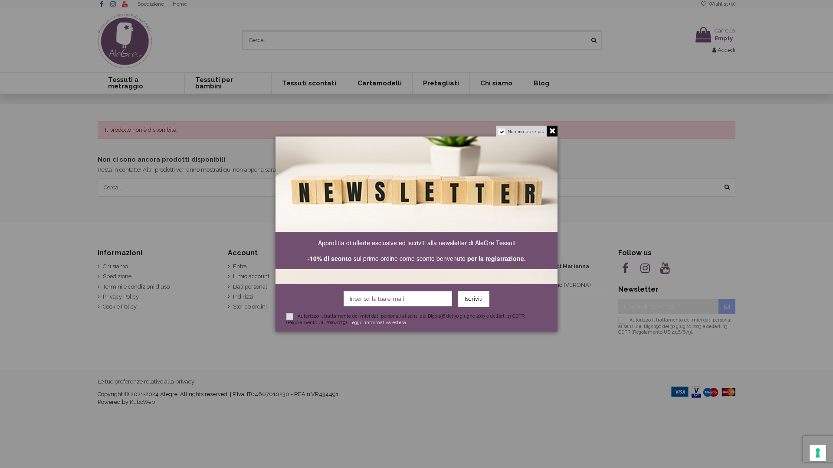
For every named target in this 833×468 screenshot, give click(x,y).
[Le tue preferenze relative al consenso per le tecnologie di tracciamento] (818, 453)
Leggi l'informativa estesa (377, 322)
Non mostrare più (526, 131)
